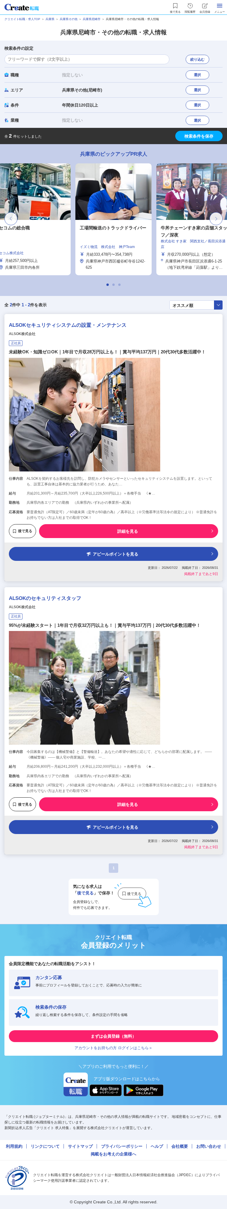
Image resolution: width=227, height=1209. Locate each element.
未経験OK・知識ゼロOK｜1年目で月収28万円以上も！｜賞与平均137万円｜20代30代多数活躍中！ (107, 351)
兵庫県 (50, 19)
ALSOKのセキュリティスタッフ (45, 598)
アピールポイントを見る (115, 554)
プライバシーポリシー (121, 1146)
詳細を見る (127, 531)
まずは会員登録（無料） (113, 1036)
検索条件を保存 (198, 136)
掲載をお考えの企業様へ (113, 1154)
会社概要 (179, 1146)
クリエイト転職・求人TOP (22, 19)
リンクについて (45, 1146)
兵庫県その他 (68, 19)
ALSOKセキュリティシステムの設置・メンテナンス (68, 325)
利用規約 (14, 1146)
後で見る (25, 531)
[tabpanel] (113, 219)
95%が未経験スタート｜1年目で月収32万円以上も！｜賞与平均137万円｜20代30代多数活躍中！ (105, 625)
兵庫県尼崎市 (91, 19)
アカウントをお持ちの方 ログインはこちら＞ (113, 1048)
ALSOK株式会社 (22, 334)
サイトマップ (80, 1146)
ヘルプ (157, 1146)
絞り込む (197, 59)
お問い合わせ (208, 1146)
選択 (197, 75)
